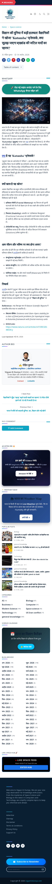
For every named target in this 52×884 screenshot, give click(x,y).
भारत (4, 289)
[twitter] (18, 846)
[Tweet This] (9, 60)
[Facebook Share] (4, 60)
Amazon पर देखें (26, 473)
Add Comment (16, 428)
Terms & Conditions (14, 825)
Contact (20, 381)
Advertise (10, 815)
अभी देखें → (26, 517)
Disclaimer (10, 822)
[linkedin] (31, 14)
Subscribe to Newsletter (28, 862)
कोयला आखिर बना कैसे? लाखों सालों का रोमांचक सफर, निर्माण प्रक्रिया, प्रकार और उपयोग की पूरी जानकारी (30, 585)
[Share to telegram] (33, 60)
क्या (3, 156)
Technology (18, 556)
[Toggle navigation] (48, 14)
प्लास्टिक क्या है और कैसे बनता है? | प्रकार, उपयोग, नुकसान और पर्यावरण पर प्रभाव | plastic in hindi (31, 573)
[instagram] (35, 14)
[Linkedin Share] (18, 60)
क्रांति (15, 252)
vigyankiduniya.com (33, 881)
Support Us (11, 832)
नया (27, 141)
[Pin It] (13, 60)
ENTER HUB (26, 767)
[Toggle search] (44, 14)
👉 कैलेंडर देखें (26, 646)
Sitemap (9, 819)
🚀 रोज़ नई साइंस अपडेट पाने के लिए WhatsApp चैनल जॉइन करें (26, 89)
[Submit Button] (42, 869)
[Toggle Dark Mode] (40, 14)
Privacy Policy (11, 829)
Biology (16, 532)
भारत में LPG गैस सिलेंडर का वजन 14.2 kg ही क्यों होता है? (32, 547)
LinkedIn (31, 381)
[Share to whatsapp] (28, 60)
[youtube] (13, 846)
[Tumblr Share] (23, 60)
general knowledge (20, 544)
